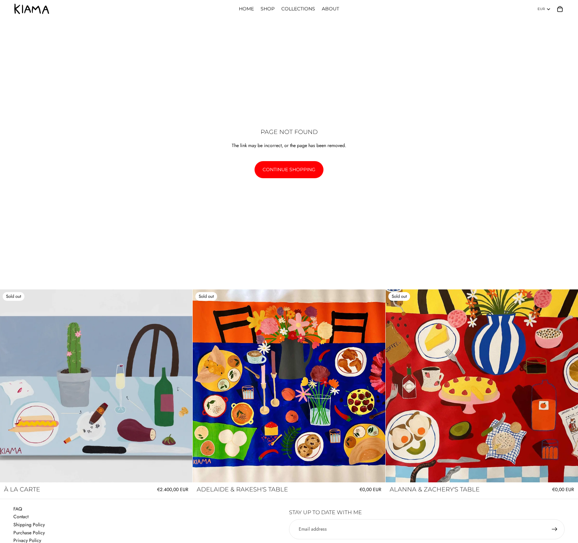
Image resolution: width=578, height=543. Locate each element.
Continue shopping (289, 169)
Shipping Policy (29, 524)
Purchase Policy (29, 532)
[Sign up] (555, 529)
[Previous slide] (203, 386)
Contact (20, 516)
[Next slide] (375, 386)
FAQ (17, 508)
